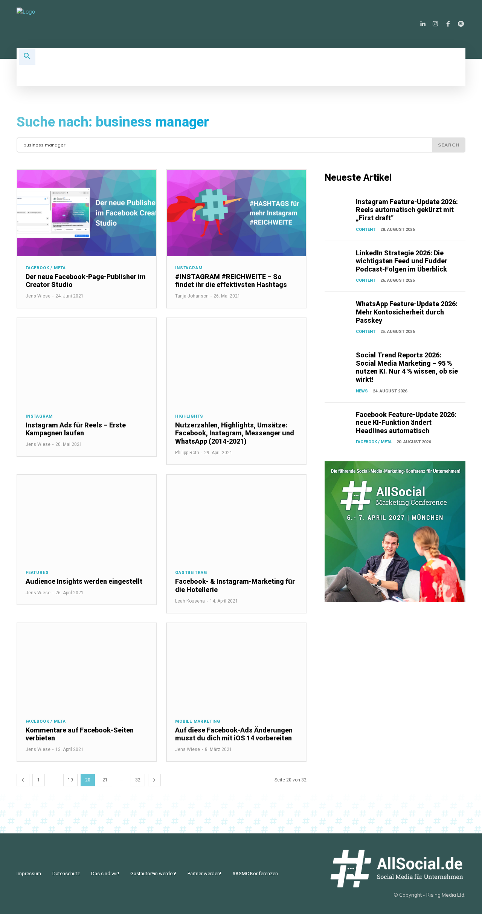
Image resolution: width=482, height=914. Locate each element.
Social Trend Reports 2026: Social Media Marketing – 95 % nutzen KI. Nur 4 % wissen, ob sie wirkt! (407, 367)
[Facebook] (448, 24)
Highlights (189, 416)
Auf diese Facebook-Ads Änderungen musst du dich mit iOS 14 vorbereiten (234, 734)
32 (137, 780)
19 (70, 780)
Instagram (188, 268)
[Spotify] (460, 24)
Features (37, 573)
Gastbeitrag (191, 573)
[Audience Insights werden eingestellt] (86, 518)
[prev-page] (23, 780)
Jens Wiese (38, 296)
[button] (27, 56)
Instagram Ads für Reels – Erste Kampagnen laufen (76, 429)
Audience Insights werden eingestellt (84, 581)
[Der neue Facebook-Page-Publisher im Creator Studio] (86, 213)
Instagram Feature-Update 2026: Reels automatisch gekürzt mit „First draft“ (407, 210)
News (362, 391)
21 (105, 780)
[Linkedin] (422, 24)
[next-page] (154, 780)
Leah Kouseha (190, 601)
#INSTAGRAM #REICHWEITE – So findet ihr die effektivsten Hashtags (231, 281)
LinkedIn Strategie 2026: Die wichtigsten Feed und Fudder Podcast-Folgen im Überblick (401, 261)
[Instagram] (435, 24)
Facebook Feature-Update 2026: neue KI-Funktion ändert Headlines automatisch (406, 422)
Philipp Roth (187, 452)
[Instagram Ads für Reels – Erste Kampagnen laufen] (86, 361)
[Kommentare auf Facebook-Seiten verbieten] (86, 666)
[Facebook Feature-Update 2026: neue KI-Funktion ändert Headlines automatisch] (339, 420)
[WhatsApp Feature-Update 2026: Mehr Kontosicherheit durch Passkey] (339, 309)
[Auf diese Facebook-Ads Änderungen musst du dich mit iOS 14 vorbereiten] (236, 666)
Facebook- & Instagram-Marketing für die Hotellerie (235, 585)
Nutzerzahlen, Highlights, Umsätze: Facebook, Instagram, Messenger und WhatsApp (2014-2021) (234, 433)
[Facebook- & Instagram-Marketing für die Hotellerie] (236, 518)
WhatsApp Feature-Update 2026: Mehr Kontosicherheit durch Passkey (407, 312)
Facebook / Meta (46, 268)
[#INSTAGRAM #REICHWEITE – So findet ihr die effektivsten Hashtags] (236, 213)
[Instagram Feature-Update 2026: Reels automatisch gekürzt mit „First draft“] (339, 207)
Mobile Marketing (197, 721)
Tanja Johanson (192, 296)
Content (365, 229)
